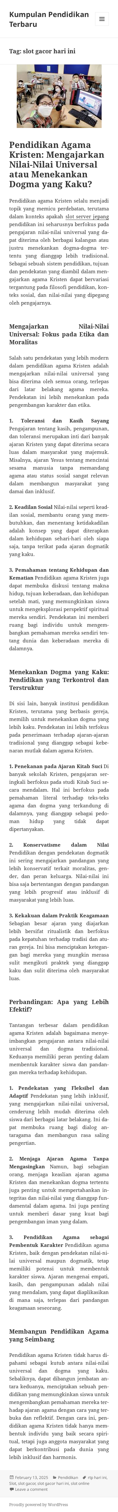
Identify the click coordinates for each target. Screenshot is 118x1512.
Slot (12, 1483)
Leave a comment (31, 1489)
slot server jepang (87, 216)
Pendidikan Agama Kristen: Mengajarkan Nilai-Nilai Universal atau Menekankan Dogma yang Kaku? (56, 164)
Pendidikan (68, 1477)
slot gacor (26, 1483)
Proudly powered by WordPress (38, 1504)
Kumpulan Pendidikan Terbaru (49, 19)
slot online (80, 1483)
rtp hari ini (97, 1477)
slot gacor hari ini (53, 1483)
